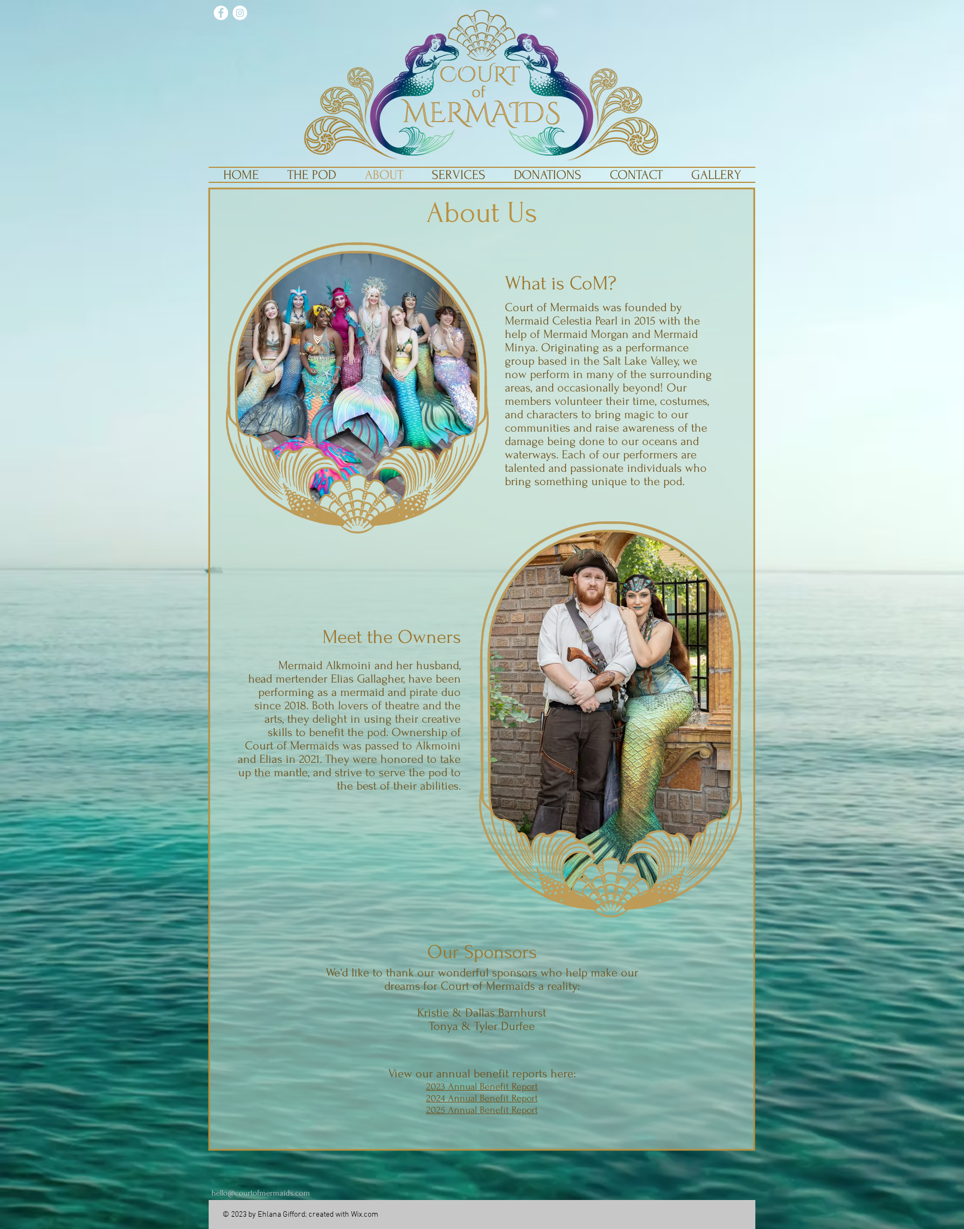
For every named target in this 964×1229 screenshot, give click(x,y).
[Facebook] (221, 13)
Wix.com (364, 1215)
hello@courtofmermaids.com (260, 1193)
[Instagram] (240, 13)
